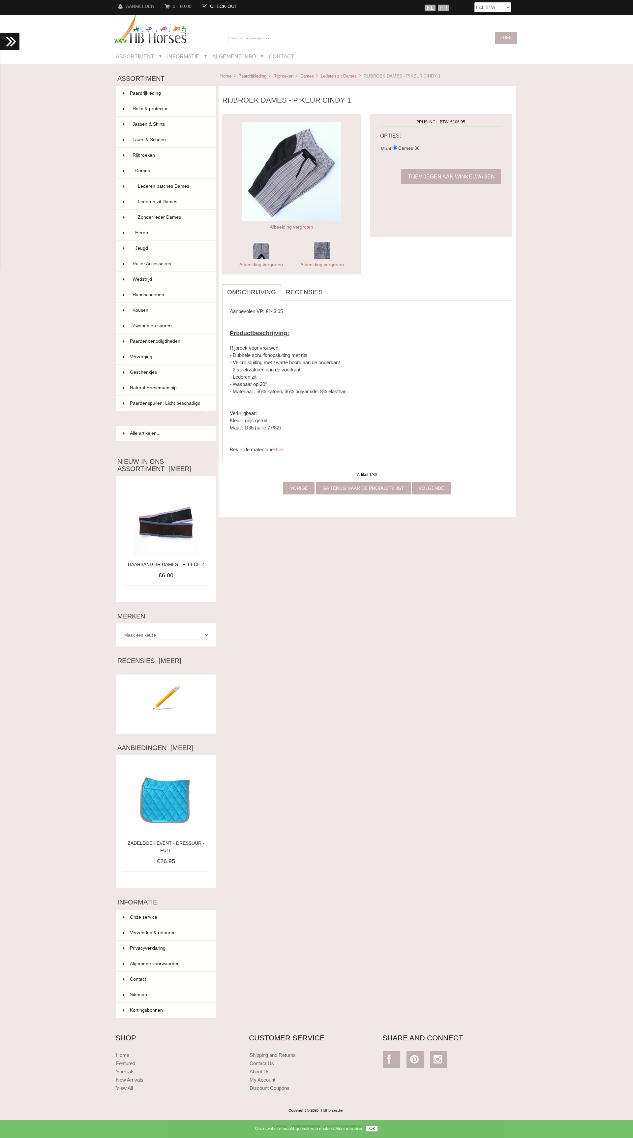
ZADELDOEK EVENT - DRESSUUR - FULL (166, 847)
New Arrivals (129, 1080)
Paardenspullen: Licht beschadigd (169, 406)
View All (124, 1088)
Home (225, 76)
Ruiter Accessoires (170, 263)
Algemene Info (234, 56)
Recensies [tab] (304, 292)
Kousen (170, 310)
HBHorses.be (332, 1110)
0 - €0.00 (182, 6)
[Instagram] (439, 1061)
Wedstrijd (170, 279)
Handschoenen (170, 294)
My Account (262, 1080)
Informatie (183, 56)
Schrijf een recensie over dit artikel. (166, 723)
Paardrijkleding (252, 76)
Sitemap (138, 994)
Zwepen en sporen (170, 325)
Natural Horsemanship (169, 387)
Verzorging (169, 356)
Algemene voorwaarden (155, 963)
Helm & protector (170, 108)
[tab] (333, 288)
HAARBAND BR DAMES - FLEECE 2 (166, 564)
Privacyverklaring (148, 948)
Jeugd (171, 248)
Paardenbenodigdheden (169, 341)
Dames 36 (409, 148)
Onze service (143, 917)
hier (358, 1128)
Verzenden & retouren (153, 932)
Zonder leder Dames (173, 217)
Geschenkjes (169, 372)
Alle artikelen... (145, 433)
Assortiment (135, 56)
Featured (125, 1063)
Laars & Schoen (170, 139)
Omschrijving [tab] (251, 292)
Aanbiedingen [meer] (155, 747)
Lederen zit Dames (339, 76)
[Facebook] (392, 1061)
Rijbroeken (283, 76)
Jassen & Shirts (170, 124)
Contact (281, 56)
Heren (171, 232)
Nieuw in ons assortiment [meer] (154, 465)
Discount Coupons (269, 1088)
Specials (125, 1071)
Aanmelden (140, 6)
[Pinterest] (415, 1061)
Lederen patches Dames (173, 186)
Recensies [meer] (149, 660)
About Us (260, 1071)
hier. (280, 449)
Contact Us (262, 1063)
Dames (307, 76)
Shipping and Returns (273, 1055)
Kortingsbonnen (146, 1010)
